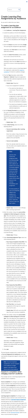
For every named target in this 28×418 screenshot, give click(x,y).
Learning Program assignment (18, 399)
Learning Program (15, 412)
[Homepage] (6, 2)
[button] (19, 9)
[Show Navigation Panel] (27, 2)
